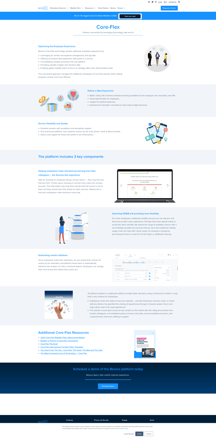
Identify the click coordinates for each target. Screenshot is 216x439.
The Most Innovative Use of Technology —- (63, 353)
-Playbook (49, 344)
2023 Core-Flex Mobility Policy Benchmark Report (62, 337)
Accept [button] (139, 434)
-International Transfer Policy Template (61, 347)
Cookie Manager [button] (129, 434)
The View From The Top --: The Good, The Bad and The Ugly (71, 350)
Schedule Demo (108, 386)
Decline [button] (149, 434)
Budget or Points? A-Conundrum (59, 341)
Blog (165, 2)
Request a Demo (169, 8)
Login (160, 2)
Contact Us (172, 2)
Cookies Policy (123, 428)
